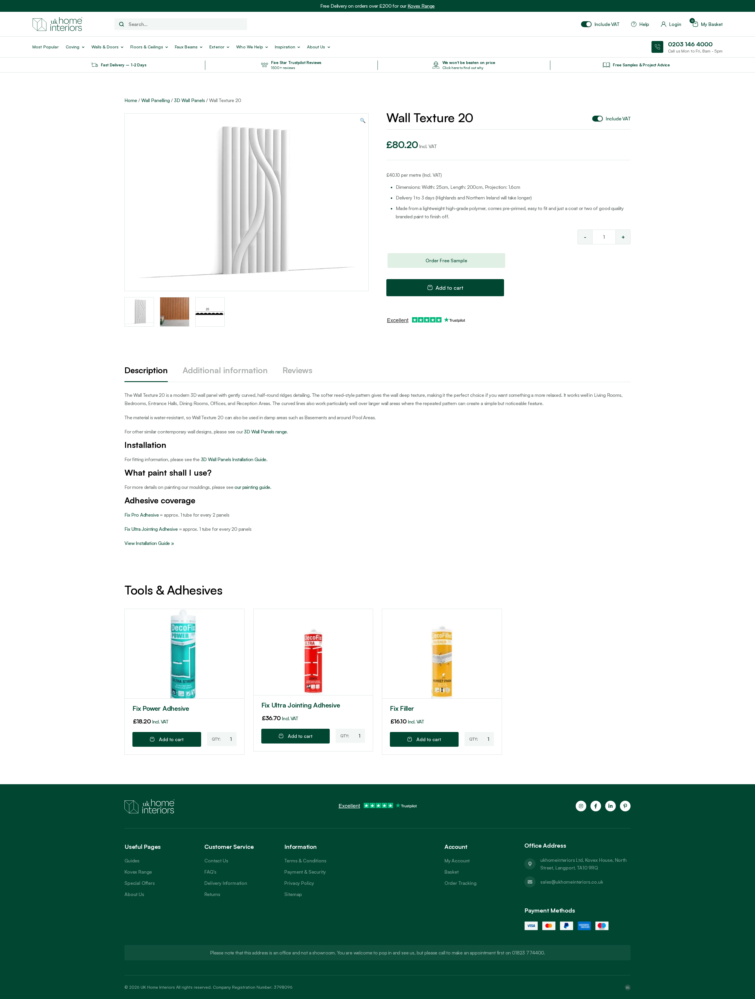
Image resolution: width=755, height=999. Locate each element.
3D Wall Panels (189, 100)
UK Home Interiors (158, 987)
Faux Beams (186, 46)
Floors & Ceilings (146, 46)
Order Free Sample (446, 260)
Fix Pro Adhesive (141, 515)
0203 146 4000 (690, 44)
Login (675, 24)
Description (146, 370)
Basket (451, 872)
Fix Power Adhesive (160, 708)
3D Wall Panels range (265, 432)
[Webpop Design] (628, 987)
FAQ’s (210, 872)
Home (130, 100)
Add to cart (449, 287)
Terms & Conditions (305, 861)
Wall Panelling (155, 100)
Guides (131, 861)
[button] (363, 120)
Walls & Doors (105, 46)
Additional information (225, 370)
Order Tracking (460, 883)
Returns (212, 894)
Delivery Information (225, 883)
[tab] (146, 370)
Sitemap (293, 894)
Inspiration (285, 46)
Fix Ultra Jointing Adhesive (151, 529)
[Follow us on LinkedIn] (610, 806)
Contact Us (216, 861)
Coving (73, 46)
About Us (134, 894)
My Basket (708, 24)
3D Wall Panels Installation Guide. (234, 459)
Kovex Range (421, 6)
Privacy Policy (299, 883)
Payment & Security (305, 872)
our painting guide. (252, 487)
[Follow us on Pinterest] (625, 806)
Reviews (297, 370)
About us (316, 46)
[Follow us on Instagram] (581, 806)
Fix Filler (402, 708)
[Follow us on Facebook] (595, 806)
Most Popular (45, 46)
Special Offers (139, 883)
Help (644, 24)
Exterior (216, 46)
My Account (457, 861)
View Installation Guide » (149, 543)
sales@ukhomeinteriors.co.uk (571, 882)
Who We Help (249, 46)
